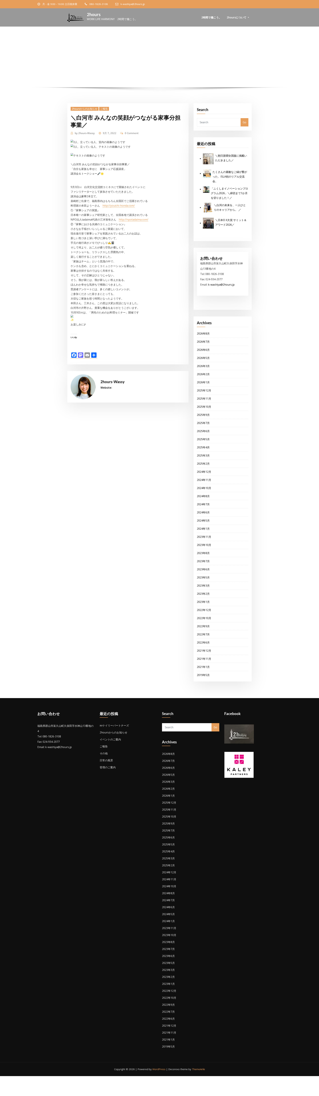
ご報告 (104, 108)
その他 (104, 753)
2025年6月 (203, 431)
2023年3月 (203, 585)
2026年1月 (203, 382)
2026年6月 (203, 350)
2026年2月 (203, 374)
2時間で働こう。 (211, 17)
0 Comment (132, 133)
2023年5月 (203, 577)
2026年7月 (203, 341)
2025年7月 (203, 423)
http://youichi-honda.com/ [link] (119, 205)
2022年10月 (204, 618)
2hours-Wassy (85, 133)
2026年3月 (203, 366)
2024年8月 (203, 496)
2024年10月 (204, 488)
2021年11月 (204, 659)
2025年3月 (203, 455)
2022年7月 (203, 634)
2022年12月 (204, 610)
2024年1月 (203, 528)
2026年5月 (203, 358)
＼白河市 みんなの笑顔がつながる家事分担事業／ (165, 66)
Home (128, 66)
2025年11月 (204, 398)
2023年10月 (204, 545)
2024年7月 (203, 504)
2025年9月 (203, 415)
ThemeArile (198, 1069)
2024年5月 (203, 520)
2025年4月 (203, 447)
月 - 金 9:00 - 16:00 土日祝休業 (59, 4)
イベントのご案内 (110, 739)
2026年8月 (203, 333)
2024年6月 (203, 512)
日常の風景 (106, 760)
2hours (94, 14)
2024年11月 (204, 480)
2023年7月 (203, 561)
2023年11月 (204, 537)
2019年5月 (203, 675)
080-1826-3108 (98, 4)
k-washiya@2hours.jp (133, 4)
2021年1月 (203, 667)
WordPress (158, 1069)
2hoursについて (237, 17)
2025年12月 (204, 390)
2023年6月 (203, 569)
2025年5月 (203, 439)
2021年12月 (204, 650)
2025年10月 (204, 407)
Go (244, 122)
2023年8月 (203, 553)
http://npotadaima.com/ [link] (133, 219)
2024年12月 (204, 472)
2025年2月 (203, 463)
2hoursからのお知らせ (84, 108)
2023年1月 (203, 602)
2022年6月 (203, 642)
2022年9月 (203, 626)
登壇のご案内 (108, 767)
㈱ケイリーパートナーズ (114, 725)
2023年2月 (203, 594)
